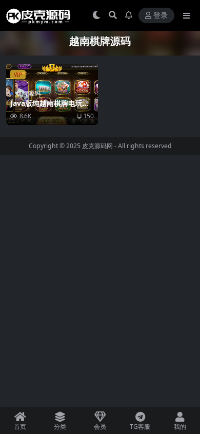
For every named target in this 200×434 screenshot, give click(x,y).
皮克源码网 (97, 145)
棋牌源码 (28, 93)
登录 (160, 16)
